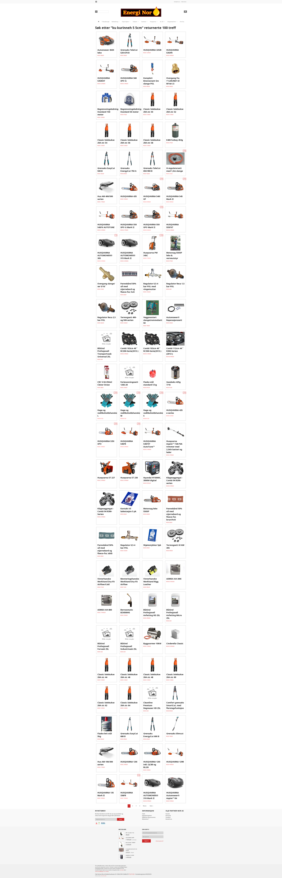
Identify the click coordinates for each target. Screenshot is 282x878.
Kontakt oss (169, 819)
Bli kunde (168, 815)
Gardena (143, 21)
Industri (135, 21)
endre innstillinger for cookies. (102, 871)
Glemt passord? (159, 841)
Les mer (122, 870)
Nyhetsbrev (145, 819)
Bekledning (115, 21)
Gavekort (168, 817)
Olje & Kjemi (125, 21)
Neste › (145, 806)
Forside (168, 814)
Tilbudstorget (105, 21)
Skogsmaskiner (171, 21)
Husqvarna (153, 21)
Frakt (143, 814)
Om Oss (182, 21)
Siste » (151, 806)
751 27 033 (131, 874)
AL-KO (161, 21)
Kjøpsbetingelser (147, 815)
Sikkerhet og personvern (149, 817)
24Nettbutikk (103, 875)
